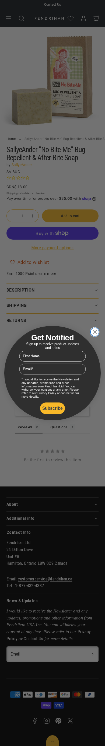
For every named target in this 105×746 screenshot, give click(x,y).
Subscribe (52, 408)
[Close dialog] (94, 332)
